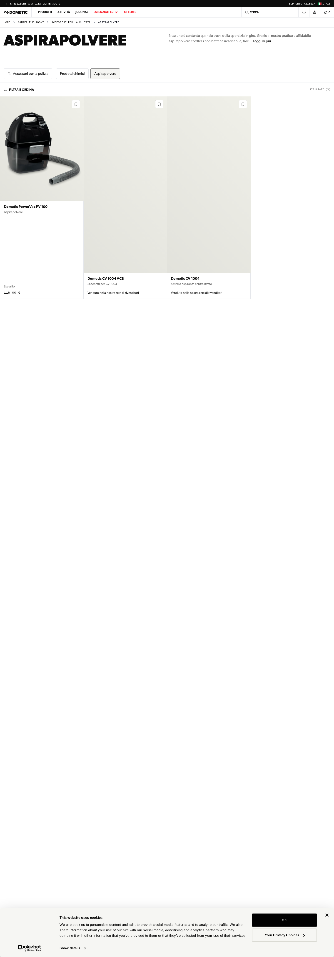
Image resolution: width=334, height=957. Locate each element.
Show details (70, 948)
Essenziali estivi (106, 12)
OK (284, 920)
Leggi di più (262, 41)
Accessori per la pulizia (71, 22)
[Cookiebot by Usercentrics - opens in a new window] (29, 948)
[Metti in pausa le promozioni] (6, 3)
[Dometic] (16, 12)
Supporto (295, 4)
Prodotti (45, 12)
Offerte (130, 12)
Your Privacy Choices (282, 935)
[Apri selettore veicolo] (303, 12)
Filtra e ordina (21, 89)
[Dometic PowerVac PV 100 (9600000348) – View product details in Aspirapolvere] (42, 197)
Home (7, 22)
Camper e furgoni (31, 22)
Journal (81, 12)
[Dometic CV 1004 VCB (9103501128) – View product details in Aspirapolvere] (125, 197)
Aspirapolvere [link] (108, 22)
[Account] (314, 12)
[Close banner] (327, 915)
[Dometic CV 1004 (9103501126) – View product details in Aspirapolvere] (209, 197)
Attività (63, 12)
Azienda (309, 4)
